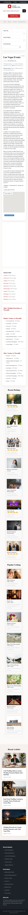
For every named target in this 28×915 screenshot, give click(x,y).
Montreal (6, 283)
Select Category (7, 37)
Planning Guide (23, 2)
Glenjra (7, 334)
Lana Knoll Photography (9, 856)
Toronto (6, 275)
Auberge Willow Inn (8, 865)
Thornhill (15, 21)
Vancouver (6, 278)
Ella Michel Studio (8, 859)
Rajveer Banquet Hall (9, 853)
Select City (5, 30)
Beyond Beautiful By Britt (11, 336)
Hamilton (6, 296)
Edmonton (6, 286)
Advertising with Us (8, 884)
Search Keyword (7, 43)
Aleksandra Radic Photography (12, 360)
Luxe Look (8, 326)
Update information (9, 215)
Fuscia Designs (9, 344)
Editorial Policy (7, 887)
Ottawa (5, 291)
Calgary (6, 280)
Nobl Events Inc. (9, 339)
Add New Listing (14, 15)
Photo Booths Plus (10, 331)
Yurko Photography (8, 850)
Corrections (7, 890)
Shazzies (8, 328)
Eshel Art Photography (11, 373)
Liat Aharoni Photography (11, 341)
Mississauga (7, 288)
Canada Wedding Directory (10, 875)
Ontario (9, 21)
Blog (16, 2)
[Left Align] (24, 10)
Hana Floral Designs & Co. (11, 365)
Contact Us (6, 881)
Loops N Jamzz (8, 862)
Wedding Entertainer (17, 65)
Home (4, 21)
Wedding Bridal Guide (9, 872)
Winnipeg (6, 294)
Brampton (6, 299)
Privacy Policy (7, 893)
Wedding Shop (8, 2)
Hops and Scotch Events (11, 370)
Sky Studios (8, 323)
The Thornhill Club (10, 320)
